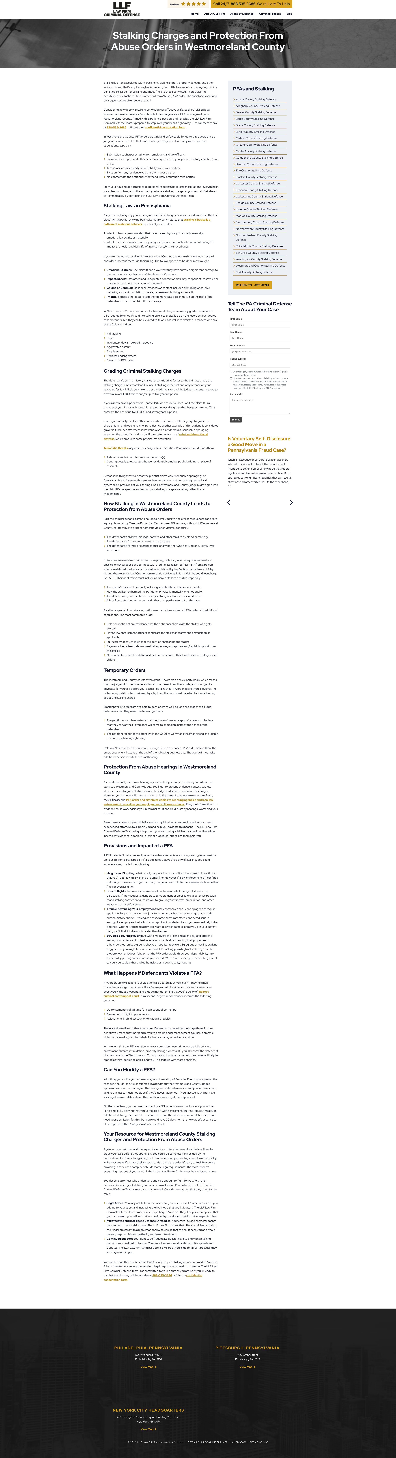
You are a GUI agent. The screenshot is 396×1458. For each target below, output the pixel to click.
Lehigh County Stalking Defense (256, 203)
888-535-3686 (116, 127)
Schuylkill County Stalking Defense (257, 252)
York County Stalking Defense (254, 272)
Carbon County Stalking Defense (256, 138)
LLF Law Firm (146, 1442)
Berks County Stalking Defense (255, 118)
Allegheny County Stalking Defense (258, 106)
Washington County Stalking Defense (259, 259)
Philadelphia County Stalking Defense (259, 246)
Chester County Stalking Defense (257, 144)
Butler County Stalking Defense (255, 132)
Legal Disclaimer (215, 1442)
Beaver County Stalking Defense (256, 112)
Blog (289, 13)
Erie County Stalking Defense (254, 170)
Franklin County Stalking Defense (256, 177)
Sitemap (193, 1442)
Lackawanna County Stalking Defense (259, 196)
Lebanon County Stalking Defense (257, 190)
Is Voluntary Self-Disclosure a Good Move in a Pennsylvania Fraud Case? (259, 444)
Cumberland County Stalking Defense (259, 157)
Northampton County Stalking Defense (260, 229)
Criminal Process (270, 13)
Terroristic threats (116, 448)
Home (195, 13)
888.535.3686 (243, 3)
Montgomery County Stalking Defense (260, 222)
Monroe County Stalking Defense (256, 216)
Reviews (174, 4)
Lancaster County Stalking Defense (258, 183)
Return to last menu (252, 285)
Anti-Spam (239, 1442)
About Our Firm (214, 13)
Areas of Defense (242, 13)
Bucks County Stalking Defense (255, 125)
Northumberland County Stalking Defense (256, 237)
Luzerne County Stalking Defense (257, 209)
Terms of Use (259, 1442)
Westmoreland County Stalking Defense (260, 265)
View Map (147, 1367)
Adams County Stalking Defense (256, 99)
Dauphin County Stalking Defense (257, 164)
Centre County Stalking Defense (256, 151)
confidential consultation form (165, 127)
